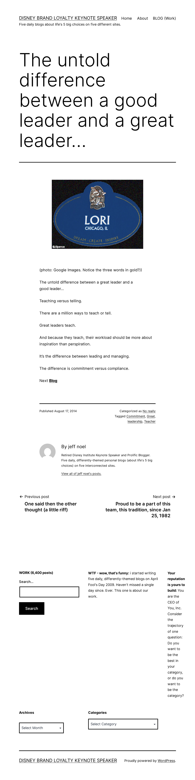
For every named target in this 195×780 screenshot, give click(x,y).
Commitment (135, 416)
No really (149, 411)
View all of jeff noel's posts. (81, 473)
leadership (135, 421)
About (142, 18)
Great (151, 416)
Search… (26, 582)
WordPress (166, 761)
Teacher (150, 421)
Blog (53, 380)
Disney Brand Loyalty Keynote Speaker (68, 18)
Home (126, 18)
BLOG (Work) (164, 18)
